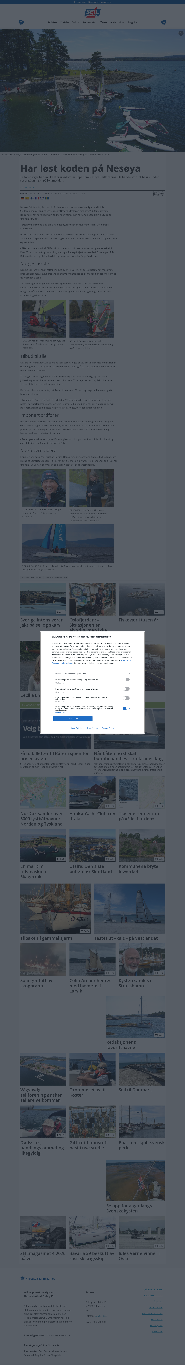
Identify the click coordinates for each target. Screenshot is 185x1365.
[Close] (139, 637)
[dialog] (92, 682)
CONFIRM (73, 719)
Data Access (92, 728)
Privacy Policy (108, 728)
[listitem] (92, 673)
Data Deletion (77, 728)
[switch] (126, 679)
